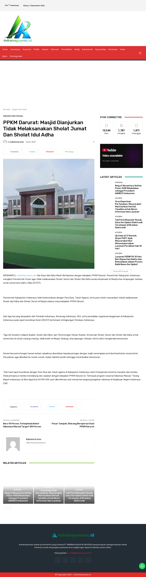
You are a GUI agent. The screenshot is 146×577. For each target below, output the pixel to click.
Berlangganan (137, 124)
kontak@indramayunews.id (80, 553)
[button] (140, 52)
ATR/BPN (48, 487)
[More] (80, 406)
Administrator (17, 142)
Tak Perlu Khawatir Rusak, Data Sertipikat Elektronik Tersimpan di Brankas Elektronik (79, 497)
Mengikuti (121, 124)
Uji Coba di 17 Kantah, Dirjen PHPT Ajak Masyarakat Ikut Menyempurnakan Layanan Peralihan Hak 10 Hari (128, 242)
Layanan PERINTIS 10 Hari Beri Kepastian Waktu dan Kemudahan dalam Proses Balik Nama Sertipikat (128, 260)
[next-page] (9, 508)
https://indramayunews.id (35, 443)
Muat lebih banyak (120, 271)
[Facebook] (125, 3)
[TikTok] (135, 3)
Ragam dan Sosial (19, 109)
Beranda (6, 109)
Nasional (18, 490)
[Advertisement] (73, 83)
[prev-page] (5, 508)
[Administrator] (5, 142)
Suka (106, 124)
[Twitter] (140, 3)
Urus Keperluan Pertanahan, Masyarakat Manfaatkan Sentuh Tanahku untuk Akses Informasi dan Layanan (49, 495)
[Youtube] (141, 8)
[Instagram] (130, 3)
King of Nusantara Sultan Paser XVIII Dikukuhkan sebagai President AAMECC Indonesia (18, 497)
